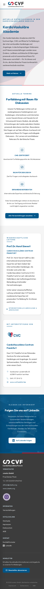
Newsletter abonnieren (17, 570)
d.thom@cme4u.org (10, 485)
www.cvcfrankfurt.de (18, 382)
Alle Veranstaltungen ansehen (21, 216)
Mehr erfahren (12, 73)
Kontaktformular (9, 542)
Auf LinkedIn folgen (24, 440)
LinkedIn (9, 546)
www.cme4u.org (9, 488)
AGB (4, 531)
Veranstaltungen (9, 510)
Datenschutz (7, 528)
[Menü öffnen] (4, 4)
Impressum (7, 524)
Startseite (6, 521)
